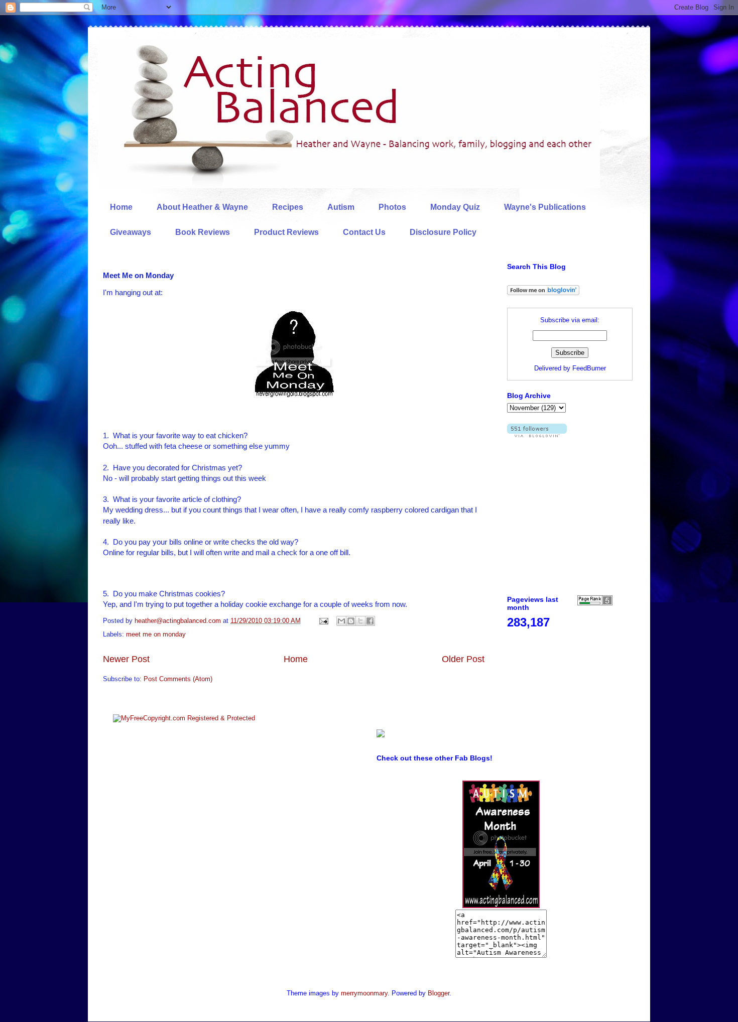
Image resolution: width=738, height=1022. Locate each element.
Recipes (287, 207)
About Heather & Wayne (202, 207)
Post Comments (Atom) (178, 679)
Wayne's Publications (545, 207)
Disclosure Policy (443, 232)
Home (121, 207)
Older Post (463, 659)
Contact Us (364, 232)
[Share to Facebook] (370, 621)
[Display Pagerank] (594, 603)
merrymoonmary (364, 993)
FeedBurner (589, 368)
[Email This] (341, 621)
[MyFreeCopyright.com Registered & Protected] (184, 718)
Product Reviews (286, 232)
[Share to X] (360, 621)
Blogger (438, 993)
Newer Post (126, 659)
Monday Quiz (455, 207)
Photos (392, 207)
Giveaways (130, 232)
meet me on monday (156, 634)
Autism (340, 207)
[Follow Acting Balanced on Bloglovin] (543, 293)
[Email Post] (323, 620)
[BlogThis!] (351, 621)
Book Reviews (202, 232)
